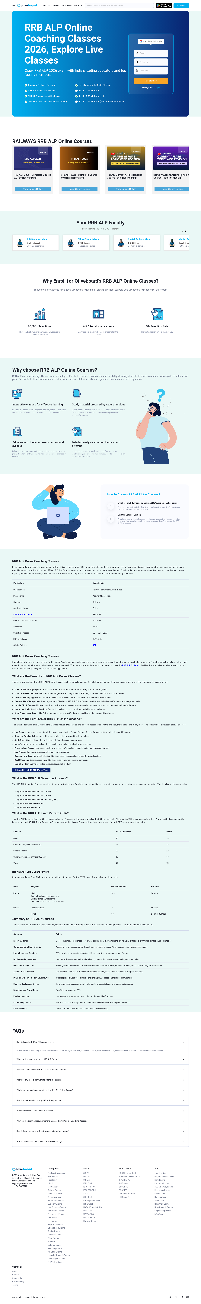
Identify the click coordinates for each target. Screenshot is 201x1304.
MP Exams (52, 1241)
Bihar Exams (53, 1238)
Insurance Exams (162, 1183)
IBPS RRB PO (89, 1187)
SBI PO (86, 1173)
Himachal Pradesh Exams (59, 1255)
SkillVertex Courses (56, 1262)
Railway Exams (54, 1190)
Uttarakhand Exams (56, 1228)
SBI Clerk (87, 1180)
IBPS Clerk (87, 1183)
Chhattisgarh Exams (56, 1259)
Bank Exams (160, 1180)
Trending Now (160, 1173)
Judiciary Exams (55, 1204)
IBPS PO (87, 1176)
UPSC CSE (87, 1211)
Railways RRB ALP (127, 1194)
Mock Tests (67, 5)
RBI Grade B (88, 1204)
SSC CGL (87, 1194)
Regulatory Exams (162, 1190)
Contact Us (17, 1278)
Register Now (151, 81)
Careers (15, 1275)
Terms (15, 1285)
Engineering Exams (56, 1214)
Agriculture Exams (56, 1211)
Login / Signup (181, 6)
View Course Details (33, 189)
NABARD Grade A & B (92, 1207)
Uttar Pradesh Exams (164, 1207)
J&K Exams (53, 1218)
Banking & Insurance (56, 1173)
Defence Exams (55, 1245)
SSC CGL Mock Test (127, 1173)
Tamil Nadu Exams (56, 1200)
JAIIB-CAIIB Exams (56, 1194)
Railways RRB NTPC (91, 1200)
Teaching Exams (55, 1248)
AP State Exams (55, 1252)
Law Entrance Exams (57, 1207)
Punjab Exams (54, 1231)
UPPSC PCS (88, 1214)
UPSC (50, 1183)
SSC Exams (53, 1176)
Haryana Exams (54, 1235)
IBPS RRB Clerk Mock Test (130, 1176)
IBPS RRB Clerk (89, 1190)
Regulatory (52, 1180)
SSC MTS (123, 1190)
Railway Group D (90, 1221)
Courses (55, 5)
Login (157, 88)
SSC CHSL (87, 1197)
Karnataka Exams (55, 1197)
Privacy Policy (18, 1281)
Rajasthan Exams (55, 1224)
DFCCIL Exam (89, 1218)
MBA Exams (53, 1187)
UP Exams (52, 1221)
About (15, 1271)
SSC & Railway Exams (164, 1187)
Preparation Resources (164, 1176)
